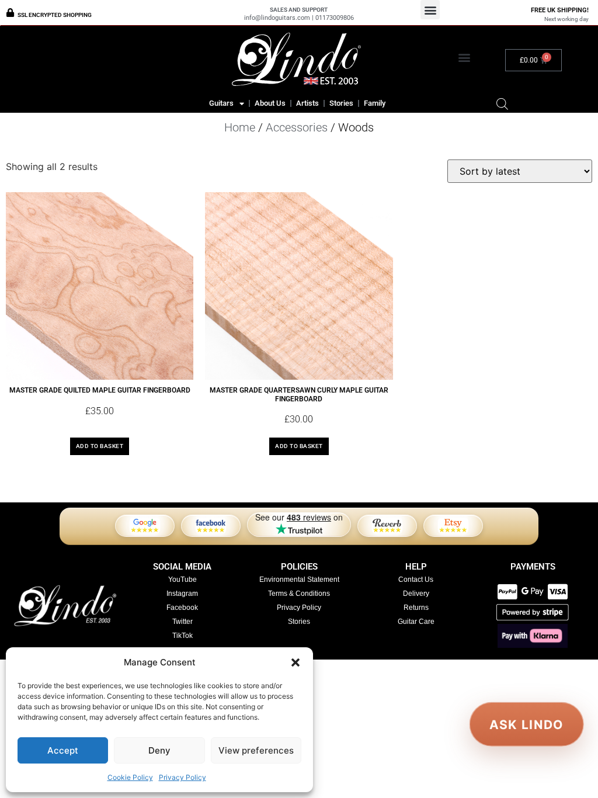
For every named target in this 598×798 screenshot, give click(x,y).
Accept (62, 750)
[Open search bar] (502, 103)
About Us (270, 103)
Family (374, 103)
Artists (307, 103)
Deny (159, 750)
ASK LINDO (526, 724)
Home (239, 127)
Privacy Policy (182, 777)
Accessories (297, 127)
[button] (295, 662)
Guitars (221, 103)
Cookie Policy (130, 777)
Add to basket (100, 446)
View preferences (256, 750)
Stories (341, 103)
